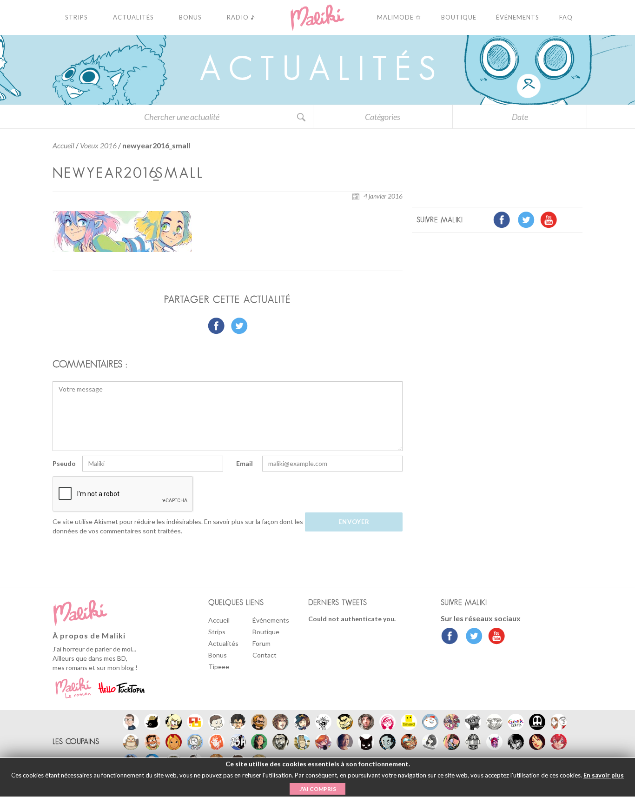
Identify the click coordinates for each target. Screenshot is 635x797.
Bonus (217, 655)
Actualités (223, 643)
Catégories (382, 117)
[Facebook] (450, 637)
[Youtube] (494, 637)
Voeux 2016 (98, 145)
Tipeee (218, 667)
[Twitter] (471, 637)
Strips (216, 632)
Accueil (63, 145)
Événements (270, 620)
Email (244, 463)
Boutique (265, 632)
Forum (261, 643)
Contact (264, 655)
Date (520, 117)
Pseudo (64, 463)
